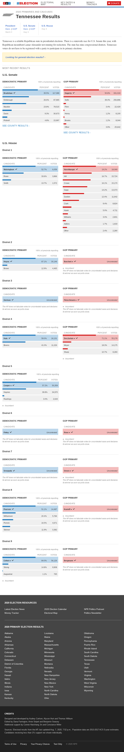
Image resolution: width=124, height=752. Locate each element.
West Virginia (90, 683)
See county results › (16, 125)
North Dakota (50, 694)
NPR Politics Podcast (94, 609)
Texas (87, 664)
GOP (14, 29)
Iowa (7, 690)
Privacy (23, 744)
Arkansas (9, 645)
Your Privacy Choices (40, 744)
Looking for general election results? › (25, 57)
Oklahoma (89, 633)
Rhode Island (90, 648)
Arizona (8, 641)
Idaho (7, 679)
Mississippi (49, 656)
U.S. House (47, 26)
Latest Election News (14, 609)
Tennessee (89, 660)
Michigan (48, 648)
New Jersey (49, 679)
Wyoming (88, 690)
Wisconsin (89, 686)
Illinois (7, 683)
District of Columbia (14, 664)
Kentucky (9, 698)
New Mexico (50, 683)
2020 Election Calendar (55, 609)
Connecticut (10, 656)
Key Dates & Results (68, 3)
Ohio (46, 698)
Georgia (8, 671)
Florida (8, 667)
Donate (115, 3)
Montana (48, 664)
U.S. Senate (29, 26)
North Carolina (51, 690)
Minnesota (49, 652)
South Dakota (90, 656)
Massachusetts (51, 645)
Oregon (87, 637)
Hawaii (8, 675)
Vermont (88, 671)
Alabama (9, 633)
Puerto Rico (89, 645)
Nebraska (49, 667)
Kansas (8, 694)
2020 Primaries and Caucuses (34, 11)
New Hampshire (52, 675)
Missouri (48, 660)
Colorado (9, 652)
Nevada (48, 671)
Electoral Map (47, 3)
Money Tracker (91, 3)
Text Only (58, 744)
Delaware (9, 660)
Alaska (8, 637)
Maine (47, 637)
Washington (89, 679)
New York (48, 686)
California (9, 648)
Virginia (87, 675)
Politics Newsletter (92, 613)
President (10, 26)
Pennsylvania (90, 641)
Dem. (8, 29)
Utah (86, 667)
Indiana (8, 686)
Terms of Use (10, 744)
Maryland (48, 641)
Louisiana (49, 633)
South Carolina (91, 652)
